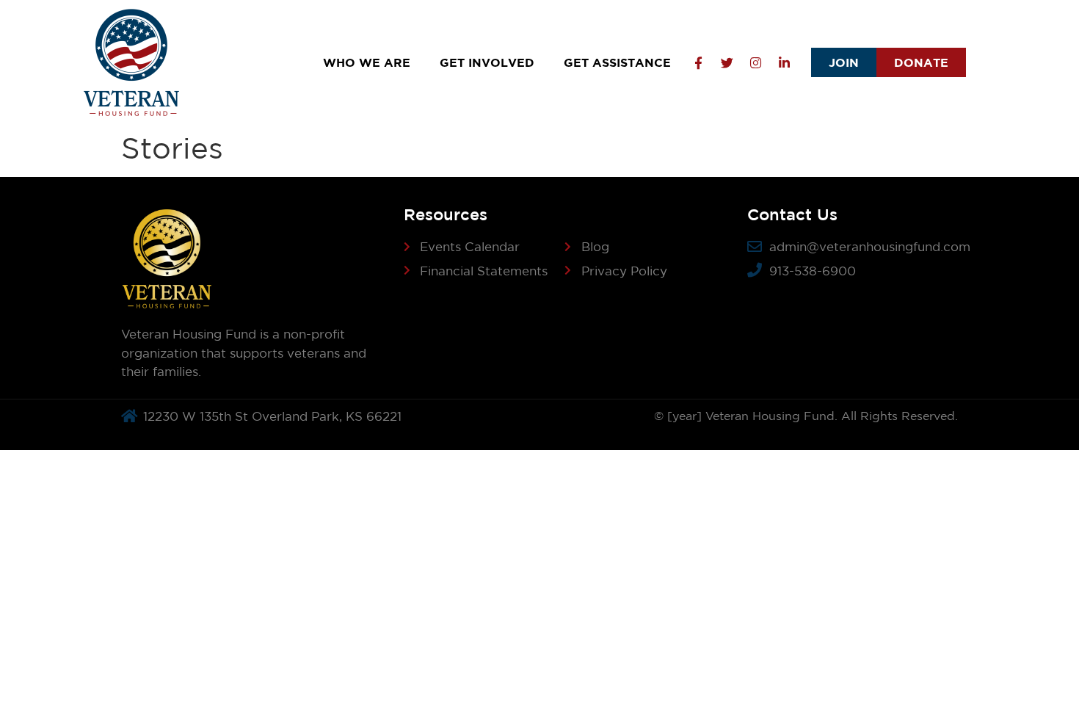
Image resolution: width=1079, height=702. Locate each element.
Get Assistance (617, 62)
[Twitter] (726, 62)
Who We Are (366, 62)
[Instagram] (755, 62)
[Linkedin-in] (783, 62)
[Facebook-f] (698, 62)
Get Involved (487, 62)
